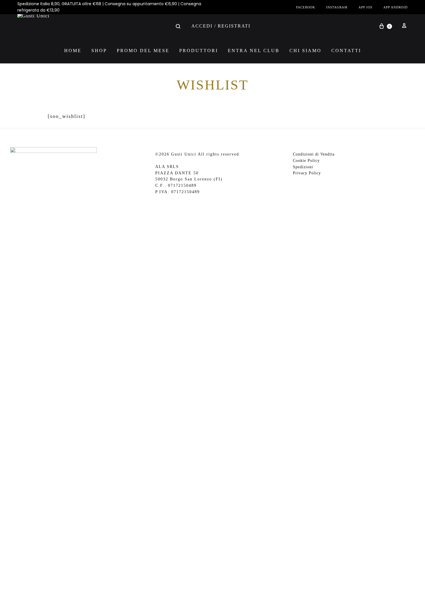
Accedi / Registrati (220, 25)
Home (73, 50)
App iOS (365, 7)
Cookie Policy (306, 160)
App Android (395, 7)
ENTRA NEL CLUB (254, 50)
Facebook (305, 7)
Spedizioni (303, 167)
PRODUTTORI (198, 50)
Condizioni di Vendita (314, 154)
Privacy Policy (307, 173)
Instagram (337, 7)
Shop (99, 50)
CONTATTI (346, 50)
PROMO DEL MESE (143, 50)
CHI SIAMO (305, 50)
